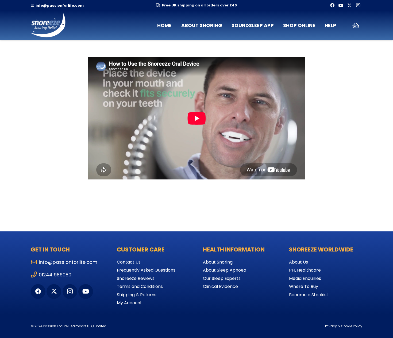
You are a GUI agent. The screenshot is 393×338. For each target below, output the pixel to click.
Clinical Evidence (220, 286)
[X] (349, 5)
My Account (129, 303)
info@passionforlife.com (68, 262)
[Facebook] (332, 5)
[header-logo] (48, 25)
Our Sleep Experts (222, 278)
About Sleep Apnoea (224, 270)
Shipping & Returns (136, 295)
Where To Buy (303, 286)
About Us (298, 262)
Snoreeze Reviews (136, 278)
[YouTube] (341, 5)
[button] (225, 25)
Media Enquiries (305, 278)
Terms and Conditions (140, 286)
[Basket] (355, 25)
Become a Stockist (308, 295)
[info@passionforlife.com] (35, 262)
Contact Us (129, 262)
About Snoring (218, 262)
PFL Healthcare (305, 270)
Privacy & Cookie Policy (343, 326)
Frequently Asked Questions (146, 270)
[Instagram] (358, 5)
